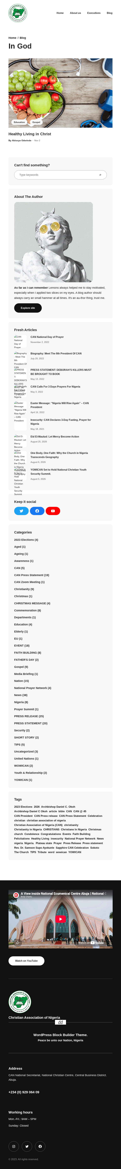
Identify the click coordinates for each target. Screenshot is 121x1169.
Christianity (22, 589)
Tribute (42, 852)
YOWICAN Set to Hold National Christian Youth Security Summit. (58, 471)
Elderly (19, 631)
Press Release (72, 843)
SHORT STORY (24, 737)
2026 (37, 806)
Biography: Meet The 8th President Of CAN (56, 353)
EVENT (19, 645)
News (18, 695)
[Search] (101, 174)
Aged (17, 546)
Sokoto (94, 847)
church (18, 834)
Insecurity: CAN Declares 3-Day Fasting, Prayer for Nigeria (61, 422)
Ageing (19, 553)
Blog (23, 37)
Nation (18, 680)
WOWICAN (21, 765)
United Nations (24, 758)
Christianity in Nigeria (28, 829)
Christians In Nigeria (74, 829)
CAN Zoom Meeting (27, 582)
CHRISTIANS (51, 829)
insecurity (57, 838)
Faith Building (81, 834)
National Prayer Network (30, 688)
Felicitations (22, 838)
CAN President (23, 815)
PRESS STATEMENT (28, 723)
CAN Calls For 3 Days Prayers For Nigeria (55, 386)
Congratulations (51, 834)
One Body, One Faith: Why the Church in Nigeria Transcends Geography (59, 455)
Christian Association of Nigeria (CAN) (38, 825)
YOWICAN (21, 779)
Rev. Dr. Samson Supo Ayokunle (34, 847)
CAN (17, 568)
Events (67, 834)
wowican (61, 852)
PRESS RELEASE (26, 716)
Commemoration (25, 610)
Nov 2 (37, 140)
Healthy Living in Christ (30, 134)
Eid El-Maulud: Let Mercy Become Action (55, 436)
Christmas (21, 596)
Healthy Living (40, 838)
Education (19, 122)
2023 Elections (24, 539)
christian (19, 820)
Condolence (31, 834)
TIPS (17, 744)
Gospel (36, 122)
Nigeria (19, 702)
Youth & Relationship (28, 772)
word (51, 852)
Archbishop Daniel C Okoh (30, 811)
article (53, 811)
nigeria (18, 843)
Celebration (95, 815)
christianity (71, 825)
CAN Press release (46, 815)
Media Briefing (24, 674)
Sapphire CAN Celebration (72, 847)
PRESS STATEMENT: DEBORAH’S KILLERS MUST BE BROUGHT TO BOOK (61, 372)
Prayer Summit (24, 709)
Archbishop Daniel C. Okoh (58, 806)
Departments (23, 617)
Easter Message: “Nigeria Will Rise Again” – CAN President (60, 405)
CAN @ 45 (79, 811)
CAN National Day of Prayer (47, 337)
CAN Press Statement (28, 575)
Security (19, 730)
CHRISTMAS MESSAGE (30, 603)
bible (61, 811)
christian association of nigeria (46, 820)
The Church (21, 852)
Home (12, 37)
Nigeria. (29, 843)
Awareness (21, 561)
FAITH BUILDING (25, 652)
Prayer (58, 843)
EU (16, 638)
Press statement (93, 843)
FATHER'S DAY (24, 659)
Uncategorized (24, 751)
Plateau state (44, 843)
